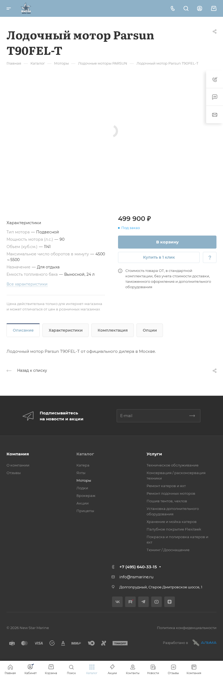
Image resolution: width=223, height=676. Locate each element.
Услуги (154, 453)
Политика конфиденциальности (186, 628)
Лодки (82, 488)
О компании (18, 465)
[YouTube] (156, 601)
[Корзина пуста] (213, 8)
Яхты (80, 473)
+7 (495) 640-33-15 (138, 566)
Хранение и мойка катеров (172, 521)
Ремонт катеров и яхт (166, 486)
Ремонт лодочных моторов (171, 493)
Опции (150, 330)
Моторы (83, 480)
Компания (18, 453)
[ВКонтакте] (117, 601)
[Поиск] (185, 8)
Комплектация (113, 330)
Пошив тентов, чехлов (167, 501)
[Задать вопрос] (209, 257)
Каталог (85, 453)
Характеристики (66, 330)
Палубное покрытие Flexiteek (174, 529)
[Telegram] (143, 601)
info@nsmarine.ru (136, 577)
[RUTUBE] (130, 601)
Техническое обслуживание (173, 465)
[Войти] (199, 8)
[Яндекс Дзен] (169, 601)
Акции (82, 503)
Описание (23, 330)
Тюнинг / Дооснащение (168, 550)
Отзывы (14, 473)
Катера (82, 465)
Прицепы (85, 511)
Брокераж (85, 495)
